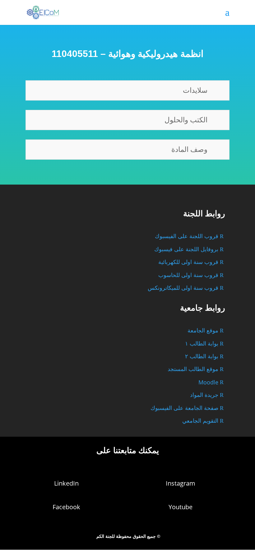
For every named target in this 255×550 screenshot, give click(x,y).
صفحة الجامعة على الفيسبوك (184, 408)
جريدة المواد (204, 395)
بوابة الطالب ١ (201, 344)
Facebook (66, 507)
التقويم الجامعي (200, 421)
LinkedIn (66, 483)
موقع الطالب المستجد (193, 369)
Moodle (208, 382)
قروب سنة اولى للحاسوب (188, 275)
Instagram (180, 483)
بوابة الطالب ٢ (201, 356)
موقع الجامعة (203, 330)
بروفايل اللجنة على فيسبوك (186, 249)
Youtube (180, 507)
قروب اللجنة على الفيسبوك (186, 236)
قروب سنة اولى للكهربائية (188, 262)
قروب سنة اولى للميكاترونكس (183, 288)
